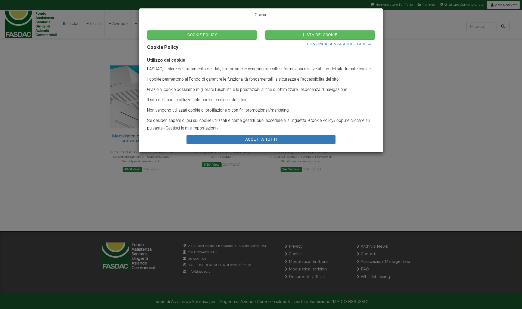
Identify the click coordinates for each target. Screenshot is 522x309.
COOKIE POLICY (202, 35)
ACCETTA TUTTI (261, 139)
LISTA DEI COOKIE (320, 35)
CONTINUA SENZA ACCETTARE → (339, 44)
